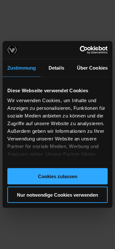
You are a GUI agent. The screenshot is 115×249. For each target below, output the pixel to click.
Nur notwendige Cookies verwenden (57, 195)
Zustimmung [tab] (21, 67)
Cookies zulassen (57, 176)
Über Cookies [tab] (92, 67)
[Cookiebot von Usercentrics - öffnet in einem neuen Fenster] (81, 50)
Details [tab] (56, 67)
